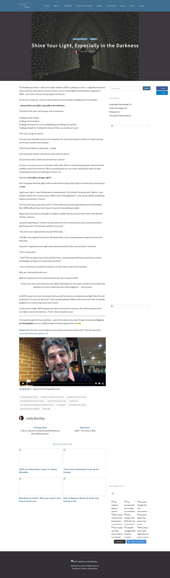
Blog (123, 6)
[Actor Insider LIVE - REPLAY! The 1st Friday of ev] (130, 519)
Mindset (93, 39)
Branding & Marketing (118, 104)
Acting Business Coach (29, 397)
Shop (132, 6)
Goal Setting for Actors (56, 401)
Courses (68, 6)
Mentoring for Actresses (30, 409)
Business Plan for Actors (76, 397)
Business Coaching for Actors (52, 397)
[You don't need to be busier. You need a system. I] (143, 519)
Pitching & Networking (118, 115)
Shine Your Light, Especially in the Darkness (85, 45)
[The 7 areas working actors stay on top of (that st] (117, 532)
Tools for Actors (84, 6)
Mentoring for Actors (77, 405)
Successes (111, 6)
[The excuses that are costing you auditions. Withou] (130, 506)
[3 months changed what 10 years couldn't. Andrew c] (130, 532)
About (56, 6)
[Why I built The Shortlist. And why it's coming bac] (117, 519)
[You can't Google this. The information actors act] (143, 506)
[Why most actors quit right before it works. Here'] (143, 532)
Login (141, 6)
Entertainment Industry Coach (32, 401)
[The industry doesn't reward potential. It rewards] (117, 506)
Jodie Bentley (35, 418)
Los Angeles (61, 405)
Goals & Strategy (80, 39)
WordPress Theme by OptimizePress (85, 568)
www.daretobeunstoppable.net (33, 333)
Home (46, 6)
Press (99, 6)
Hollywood (73, 401)
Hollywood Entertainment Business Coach (36, 405)
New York (46, 409)
